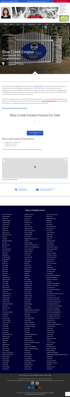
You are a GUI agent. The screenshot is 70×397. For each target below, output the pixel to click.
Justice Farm (27, 259)
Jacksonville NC (38, 86)
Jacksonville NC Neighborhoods (11, 57)
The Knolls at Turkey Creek (53, 297)
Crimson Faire (5, 328)
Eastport (4, 342)
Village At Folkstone (51, 338)
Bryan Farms (5, 271)
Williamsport (50, 356)
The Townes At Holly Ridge (53, 314)
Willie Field (49, 358)
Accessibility (51, 392)
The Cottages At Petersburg (53, 289)
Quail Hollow (27, 366)
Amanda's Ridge (6, 220)
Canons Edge (5, 283)
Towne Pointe (50, 328)
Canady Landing (6, 279)
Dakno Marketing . (41, 394)
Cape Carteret (5, 285)
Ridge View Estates (51, 218)
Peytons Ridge (27, 356)
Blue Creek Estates (6, 249)
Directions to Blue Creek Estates (9, 179)
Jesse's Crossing (28, 257)
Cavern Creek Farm (6, 293)
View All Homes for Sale (35, 133)
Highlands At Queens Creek (30, 238)
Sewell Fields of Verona (52, 247)
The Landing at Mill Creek (53, 303)
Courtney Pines (5, 318)
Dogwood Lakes (6, 336)
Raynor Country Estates (52, 214)
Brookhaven (5, 267)
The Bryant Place (51, 287)
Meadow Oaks (27, 293)
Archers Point (5, 226)
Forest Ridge (5, 362)
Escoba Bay (5, 346)
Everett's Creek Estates (7, 352)
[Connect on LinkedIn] (33, 388)
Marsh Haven (27, 291)
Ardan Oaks (5, 228)
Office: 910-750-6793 (62, 1)
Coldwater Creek (6, 308)
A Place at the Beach (7, 214)
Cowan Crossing (6, 322)
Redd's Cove (50, 216)
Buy (29, 375)
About (45, 375)
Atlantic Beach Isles (6, 234)
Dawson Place (5, 332)
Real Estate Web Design (29, 394)
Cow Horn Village (6, 320)
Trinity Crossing (50, 332)
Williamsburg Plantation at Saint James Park (57, 354)
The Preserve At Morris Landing (54, 305)
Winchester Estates (51, 360)
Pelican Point (27, 350)
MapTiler (55, 177)
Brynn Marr (5, 273)
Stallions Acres (50, 261)
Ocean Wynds (27, 320)
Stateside (49, 265)
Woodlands (49, 369)
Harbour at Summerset (29, 230)
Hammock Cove (28, 226)
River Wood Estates (51, 226)
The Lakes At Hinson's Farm (53, 299)
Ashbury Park (5, 230)
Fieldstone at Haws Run (7, 354)
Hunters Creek (27, 253)
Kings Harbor (27, 265)
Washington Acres (51, 346)
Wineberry (49, 364)
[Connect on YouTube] (40, 388)
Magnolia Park (27, 287)
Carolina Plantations (7, 289)
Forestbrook (5, 364)
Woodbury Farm (50, 366)
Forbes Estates (5, 358)
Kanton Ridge (27, 261)
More (65, 24)
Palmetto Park (27, 338)
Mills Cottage (27, 299)
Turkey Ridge (50, 334)
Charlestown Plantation (7, 303)
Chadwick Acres (6, 295)
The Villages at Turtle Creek (53, 316)
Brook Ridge (5, 265)
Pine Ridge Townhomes (29, 360)
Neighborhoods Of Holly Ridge (31, 310)
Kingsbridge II (27, 271)
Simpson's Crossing (51, 253)
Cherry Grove (5, 305)
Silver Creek (49, 251)
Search (25, 375)
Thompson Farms (51, 320)
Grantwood (27, 220)
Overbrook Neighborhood (30, 334)
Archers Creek (5, 224)
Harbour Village (28, 232)
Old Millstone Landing (29, 326)
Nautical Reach (28, 308)
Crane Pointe (5, 324)
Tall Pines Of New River (52, 279)
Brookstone (5, 269)
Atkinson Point (5, 232)
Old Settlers (27, 328)
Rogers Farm (50, 234)
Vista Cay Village (51, 342)
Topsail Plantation (51, 326)
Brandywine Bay (6, 259)
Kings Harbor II (28, 267)
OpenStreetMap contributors (62, 177)
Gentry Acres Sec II (28, 214)
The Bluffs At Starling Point (53, 283)
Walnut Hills (49, 344)
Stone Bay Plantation (51, 269)
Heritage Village (28, 234)
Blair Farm (4, 247)
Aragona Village (6, 222)
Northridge (27, 314)
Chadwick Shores (6, 297)
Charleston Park (6, 301)
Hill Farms (26, 240)
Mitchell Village (28, 303)
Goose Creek (27, 218)
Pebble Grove (27, 344)
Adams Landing (5, 216)
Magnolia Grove (28, 285)
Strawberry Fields (51, 271)
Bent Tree (4, 242)
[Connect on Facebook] (29, 388)
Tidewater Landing (51, 322)
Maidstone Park (28, 289)
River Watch (49, 224)
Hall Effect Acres (28, 222)
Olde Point (26, 330)
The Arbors (49, 281)
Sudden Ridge (50, 273)
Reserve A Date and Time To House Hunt (14, 108)
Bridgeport (4, 261)
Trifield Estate (50, 330)
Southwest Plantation (52, 257)
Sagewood (49, 238)
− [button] (4, 162)
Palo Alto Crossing (28, 340)
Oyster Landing (28, 336)
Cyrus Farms (5, 330)
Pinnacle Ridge (27, 362)
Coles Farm (5, 310)
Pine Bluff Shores (28, 358)
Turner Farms (50, 336)
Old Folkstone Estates (29, 324)
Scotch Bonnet (50, 242)
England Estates (6, 344)
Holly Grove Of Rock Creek (30, 244)
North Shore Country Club (30, 312)
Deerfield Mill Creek (7, 334)
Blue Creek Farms (6, 251)
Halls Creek (27, 224)
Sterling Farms (50, 267)
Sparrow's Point (50, 259)
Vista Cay (49, 340)
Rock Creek (49, 230)
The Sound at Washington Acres (54, 312)
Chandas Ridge (5, 299)
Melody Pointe (27, 297)
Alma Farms (5, 218)
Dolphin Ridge (5, 338)
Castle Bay (4, 291)
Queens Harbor (28, 369)
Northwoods (27, 316)
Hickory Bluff (27, 236)
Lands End (26, 277)
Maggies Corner (28, 283)
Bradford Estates (6, 257)
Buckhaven (4, 275)
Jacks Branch (27, 255)
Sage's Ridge (50, 236)
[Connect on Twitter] (36, 388)
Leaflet (52, 177)
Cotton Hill (4, 316)
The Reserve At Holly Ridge (53, 310)
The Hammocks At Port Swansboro (55, 293)
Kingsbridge (27, 269)
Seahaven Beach (50, 244)
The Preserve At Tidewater (53, 308)
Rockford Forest (50, 232)
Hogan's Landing (28, 242)
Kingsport (26, 273)
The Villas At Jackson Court (53, 318)
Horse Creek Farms (29, 249)
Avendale (4, 236)
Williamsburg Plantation (52, 352)
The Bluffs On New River (52, 285)
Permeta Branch (28, 354)
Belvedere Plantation (7, 240)
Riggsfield (49, 220)
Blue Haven (5, 253)
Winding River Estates (52, 362)
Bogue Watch (5, 255)
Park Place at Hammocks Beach (31, 342)
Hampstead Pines (28, 228)
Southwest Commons (52, 255)
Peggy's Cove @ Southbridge (31, 348)
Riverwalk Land (50, 228)
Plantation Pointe (28, 364)
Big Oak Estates (6, 244)
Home (5, 24)
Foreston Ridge (5, 366)
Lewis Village (27, 279)
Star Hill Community (51, 263)
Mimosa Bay (27, 301)
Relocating (36, 375)
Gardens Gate (5, 369)
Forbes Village (5, 360)
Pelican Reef (27, 352)
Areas (41, 375)
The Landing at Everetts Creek (54, 301)
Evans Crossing (5, 348)
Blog (53, 24)
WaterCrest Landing (51, 348)
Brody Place (5, 263)
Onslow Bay (27, 332)
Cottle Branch (5, 314)
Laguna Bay (27, 275)
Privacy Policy (45, 392)
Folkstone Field (5, 356)
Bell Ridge (4, 238)
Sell (32, 375)
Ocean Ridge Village (29, 318)
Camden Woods (6, 277)
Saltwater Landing (51, 240)
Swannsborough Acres (52, 277)
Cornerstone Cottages (7, 312)
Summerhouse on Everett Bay (53, 275)
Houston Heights (28, 251)
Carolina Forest (5, 287)
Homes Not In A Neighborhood (31, 247)
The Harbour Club (51, 295)
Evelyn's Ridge (5, 350)
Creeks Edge (5, 326)
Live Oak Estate (28, 281)
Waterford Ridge (51, 350)
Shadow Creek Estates (52, 249)
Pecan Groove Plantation (30, 346)
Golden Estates (28, 216)
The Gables (49, 291)
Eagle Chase (5, 340)
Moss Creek (27, 305)
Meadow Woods (28, 295)
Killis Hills (26, 263)
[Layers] (65, 160)
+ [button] (4, 160)
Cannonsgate (5, 281)
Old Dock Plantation (29, 322)
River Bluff (49, 222)
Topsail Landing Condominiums (54, 324)
